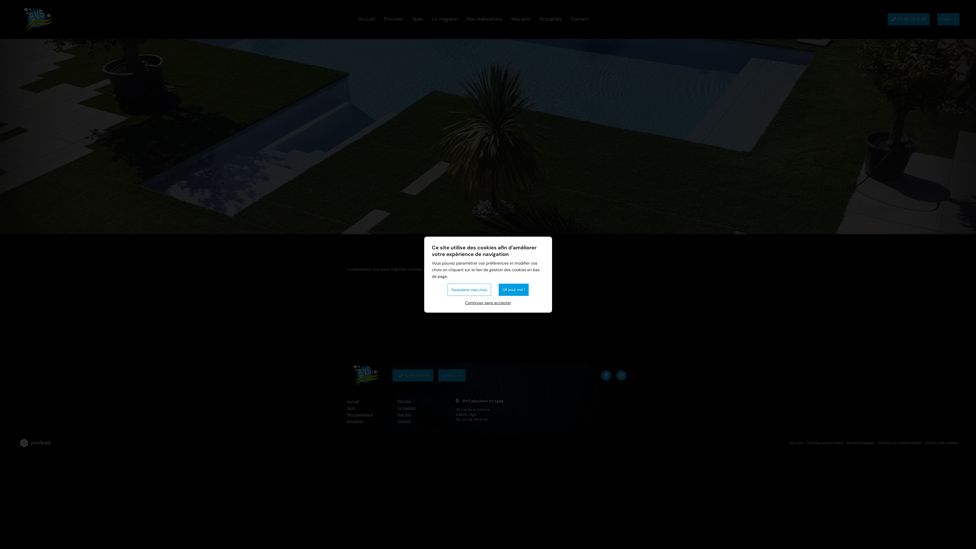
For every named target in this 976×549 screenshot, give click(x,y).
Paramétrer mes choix (469, 289)
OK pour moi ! (513, 289)
